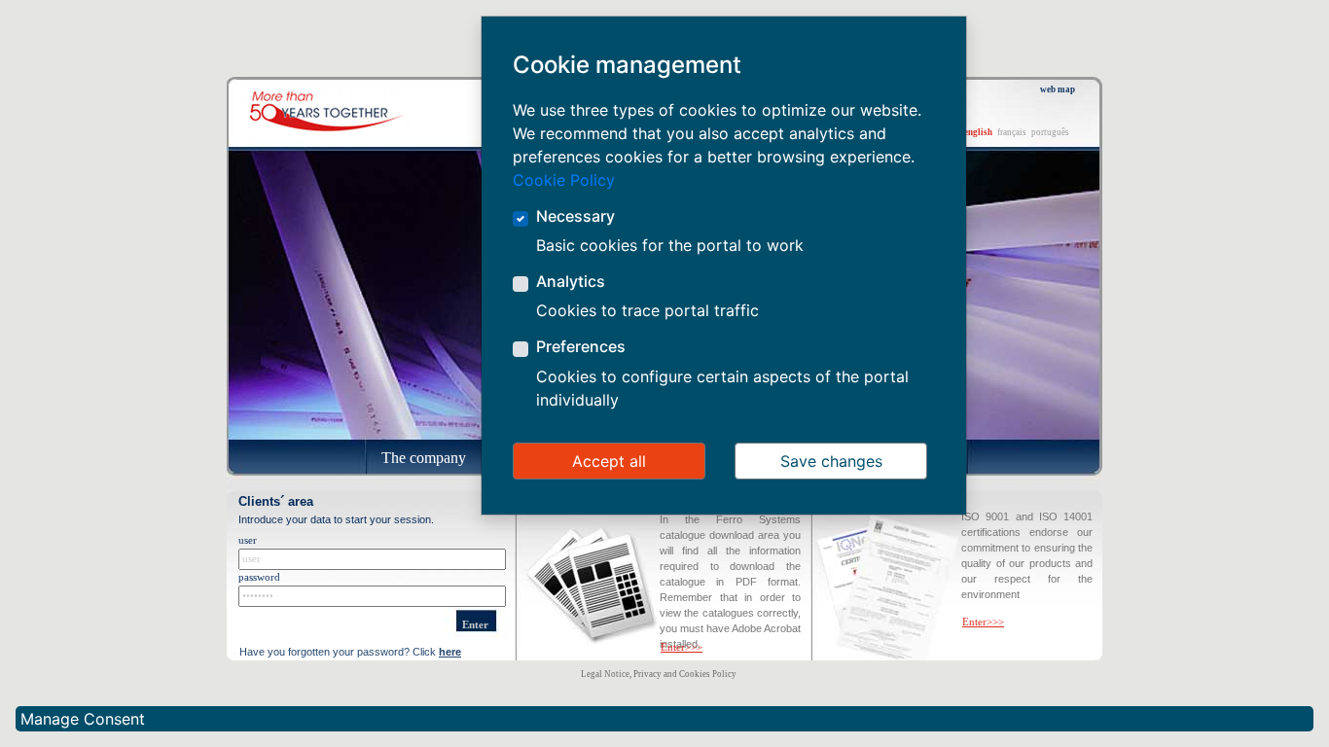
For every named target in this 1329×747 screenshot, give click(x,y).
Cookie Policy (564, 180)
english (978, 132)
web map (1057, 89)
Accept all (609, 461)
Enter (475, 625)
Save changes (831, 461)
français (1011, 132)
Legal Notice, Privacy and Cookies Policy (658, 674)
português (1050, 132)
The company (423, 457)
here (450, 652)
